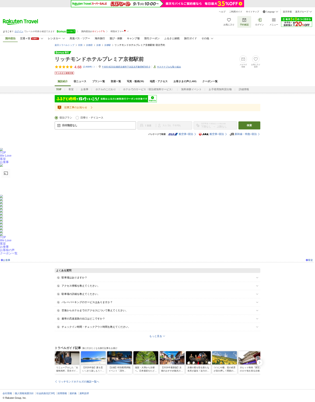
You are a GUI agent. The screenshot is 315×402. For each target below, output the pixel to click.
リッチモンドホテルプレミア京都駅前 (99, 59)
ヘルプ (222, 11)
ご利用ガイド (235, 11)
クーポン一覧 (210, 81)
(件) (87, 67)
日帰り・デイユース (91, 117)
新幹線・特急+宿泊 (246, 134)
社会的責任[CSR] (45, 393)
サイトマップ (252, 11)
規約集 (73, 393)
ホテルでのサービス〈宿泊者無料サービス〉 (148, 89)
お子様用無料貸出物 (220, 89)
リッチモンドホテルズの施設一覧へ (78, 381)
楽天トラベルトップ (64, 45)
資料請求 (84, 393)
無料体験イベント (191, 89)
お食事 (84, 89)
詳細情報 (244, 89)
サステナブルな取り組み (169, 67)
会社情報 (7, 393)
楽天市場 (287, 11)
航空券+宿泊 (186, 134)
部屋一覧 (116, 81)
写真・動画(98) (135, 81)
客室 (71, 89)
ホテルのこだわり (106, 89)
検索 (249, 125)
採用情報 (62, 393)
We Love (5, 155)
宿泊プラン (65, 117)
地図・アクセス (159, 81)
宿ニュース (80, 81)
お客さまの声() (185, 81)
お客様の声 (7, 250)
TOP (3, 152)
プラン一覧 (98, 81)
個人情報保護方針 (24, 393)
